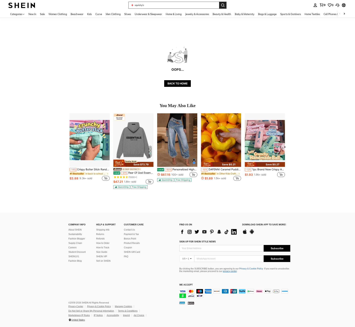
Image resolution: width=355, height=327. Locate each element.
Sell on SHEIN (103, 261)
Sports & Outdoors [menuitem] (290, 14)
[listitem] (90, 149)
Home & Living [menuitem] (174, 14)
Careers (72, 247)
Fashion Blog (75, 261)
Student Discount (77, 252)
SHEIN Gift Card (132, 252)
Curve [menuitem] (98, 14)
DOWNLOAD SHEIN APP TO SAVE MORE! (264, 224)
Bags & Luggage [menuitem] (267, 14)
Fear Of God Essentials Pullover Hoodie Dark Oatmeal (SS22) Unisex (133, 172)
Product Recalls (132, 243)
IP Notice (98, 315)
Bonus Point (130, 238)
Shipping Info (102, 229)
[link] (322, 5)
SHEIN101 (73, 256)
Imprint (126, 315)
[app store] (244, 233)
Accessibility (113, 315)
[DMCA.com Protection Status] (191, 303)
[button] (337, 5)
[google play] (251, 233)
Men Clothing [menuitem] (113, 14)
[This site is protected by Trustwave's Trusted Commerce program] (182, 303)
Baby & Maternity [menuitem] (244, 14)
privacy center (230, 271)
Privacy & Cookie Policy (251, 268)
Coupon (128, 247)
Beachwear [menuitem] (77, 14)
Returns (100, 234)
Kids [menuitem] (89, 14)
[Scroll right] (344, 14)
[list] (209, 232)
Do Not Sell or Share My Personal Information (91, 311)
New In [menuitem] (32, 14)
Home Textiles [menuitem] (312, 14)
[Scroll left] (340, 14)
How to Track (102, 247)
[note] (133, 163)
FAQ (126, 256)
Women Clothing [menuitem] (57, 14)
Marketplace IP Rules (79, 315)
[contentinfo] (234, 293)
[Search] (222, 5)
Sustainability (75, 234)
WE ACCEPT (186, 285)
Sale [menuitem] (42, 14)
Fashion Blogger (76, 238)
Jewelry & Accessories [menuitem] (197, 14)
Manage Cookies (123, 306)
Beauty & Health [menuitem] (222, 14)
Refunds (100, 238)
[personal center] (315, 5)
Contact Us (129, 229)
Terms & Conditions (128, 311)
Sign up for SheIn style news (197, 241)
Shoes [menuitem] (127, 14)
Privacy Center (75, 306)
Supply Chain (75, 243)
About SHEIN (75, 229)
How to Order (102, 243)
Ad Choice (139, 315)
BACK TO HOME (178, 83)
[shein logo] (21, 5)
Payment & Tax (131, 234)
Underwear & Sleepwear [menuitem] (148, 14)
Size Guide (101, 252)
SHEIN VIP (101, 256)
